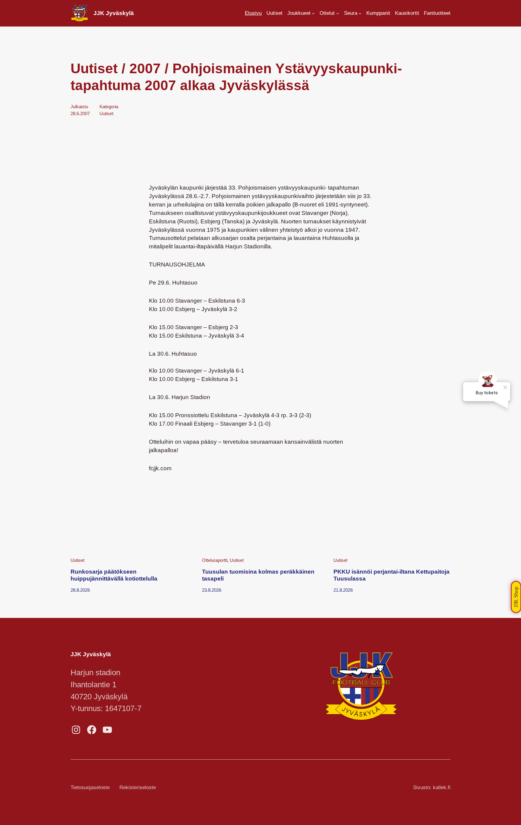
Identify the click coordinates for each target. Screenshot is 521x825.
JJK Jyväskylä (113, 13)
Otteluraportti (214, 560)
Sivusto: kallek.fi (431, 787)
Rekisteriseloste (137, 787)
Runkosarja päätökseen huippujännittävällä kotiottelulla (114, 574)
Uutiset (106, 113)
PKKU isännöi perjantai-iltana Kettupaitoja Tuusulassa (391, 574)
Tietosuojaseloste (90, 787)
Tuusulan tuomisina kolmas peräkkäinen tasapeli (258, 574)
